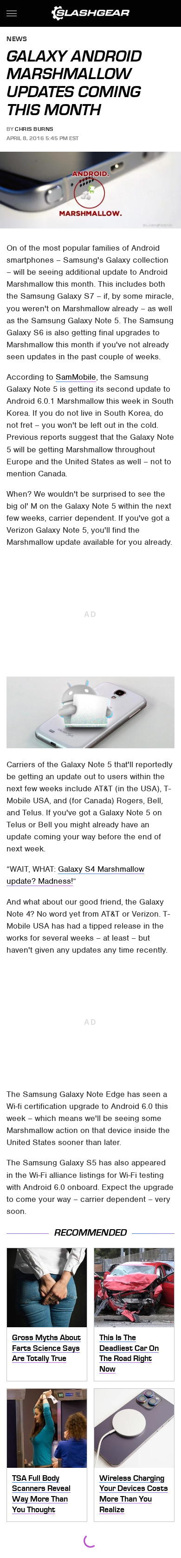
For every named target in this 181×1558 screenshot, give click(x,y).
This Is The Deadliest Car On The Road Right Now (129, 1353)
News (16, 40)
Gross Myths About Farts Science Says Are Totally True (46, 1348)
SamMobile (76, 377)
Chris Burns (34, 129)
